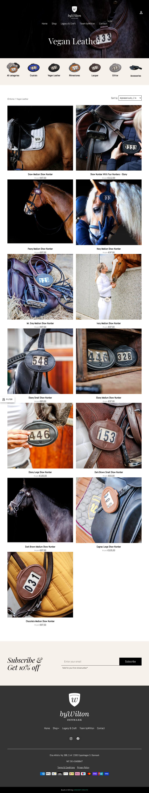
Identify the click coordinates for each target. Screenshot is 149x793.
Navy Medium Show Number (109, 248)
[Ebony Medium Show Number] (109, 362)
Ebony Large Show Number (40, 472)
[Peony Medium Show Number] (40, 213)
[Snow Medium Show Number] (40, 139)
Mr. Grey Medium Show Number (40, 323)
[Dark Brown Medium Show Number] (40, 511)
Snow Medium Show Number (40, 174)
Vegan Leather (22, 99)
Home (44, 23)
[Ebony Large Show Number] (40, 437)
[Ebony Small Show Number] (40, 362)
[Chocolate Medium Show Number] (40, 586)
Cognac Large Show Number (109, 546)
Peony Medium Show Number (40, 248)
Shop (54, 23)
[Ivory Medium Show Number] (109, 288)
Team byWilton (87, 23)
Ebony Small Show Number (40, 397)
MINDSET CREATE (81, 790)
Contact (103, 23)
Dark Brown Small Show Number (109, 472)
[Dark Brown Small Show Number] (109, 437)
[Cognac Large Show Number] (109, 511)
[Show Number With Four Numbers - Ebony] (109, 139)
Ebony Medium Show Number (108, 397)
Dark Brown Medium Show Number (40, 546)
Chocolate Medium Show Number (40, 621)
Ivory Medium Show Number (109, 323)
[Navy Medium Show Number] (109, 213)
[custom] (71, 738)
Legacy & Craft (68, 23)
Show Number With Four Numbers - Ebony (108, 174)
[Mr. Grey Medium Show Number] (40, 288)
